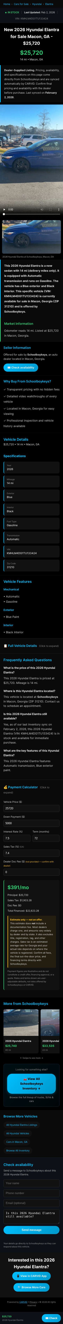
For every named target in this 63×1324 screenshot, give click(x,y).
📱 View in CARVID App (31, 1276)
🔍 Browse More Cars (31, 1287)
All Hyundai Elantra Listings (21, 1124)
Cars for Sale (21, 3)
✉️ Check (51, 1318)
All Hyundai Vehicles (17, 1133)
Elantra (49, 3)
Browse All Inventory (18, 1150)
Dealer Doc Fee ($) (29, 863)
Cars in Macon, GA (16, 1141)
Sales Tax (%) (14, 846)
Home (7, 3)
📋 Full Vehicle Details (31, 646)
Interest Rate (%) (13, 831)
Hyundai (37, 3)
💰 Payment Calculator (26, 789)
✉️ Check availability (20, 367)
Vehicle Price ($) (13, 801)
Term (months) (41, 831)
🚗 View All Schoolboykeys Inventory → (31, 1083)
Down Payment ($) (14, 816)
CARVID (23, 1302)
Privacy (33, 1302)
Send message (31, 1229)
